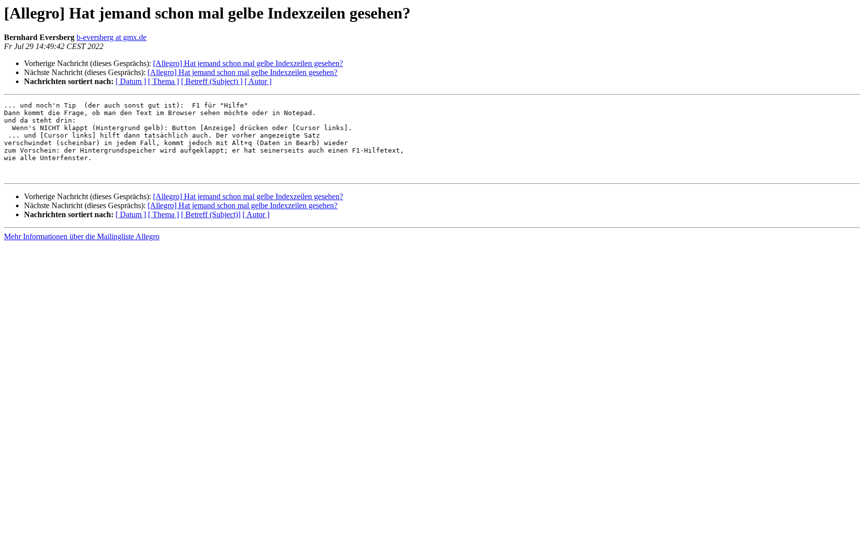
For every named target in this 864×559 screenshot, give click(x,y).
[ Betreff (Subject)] (210, 214)
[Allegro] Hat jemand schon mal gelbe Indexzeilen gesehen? (248, 63)
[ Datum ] (131, 81)
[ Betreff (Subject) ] (211, 81)
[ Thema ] (163, 81)
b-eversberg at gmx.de (111, 37)
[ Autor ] (258, 81)
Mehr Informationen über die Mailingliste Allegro (82, 236)
